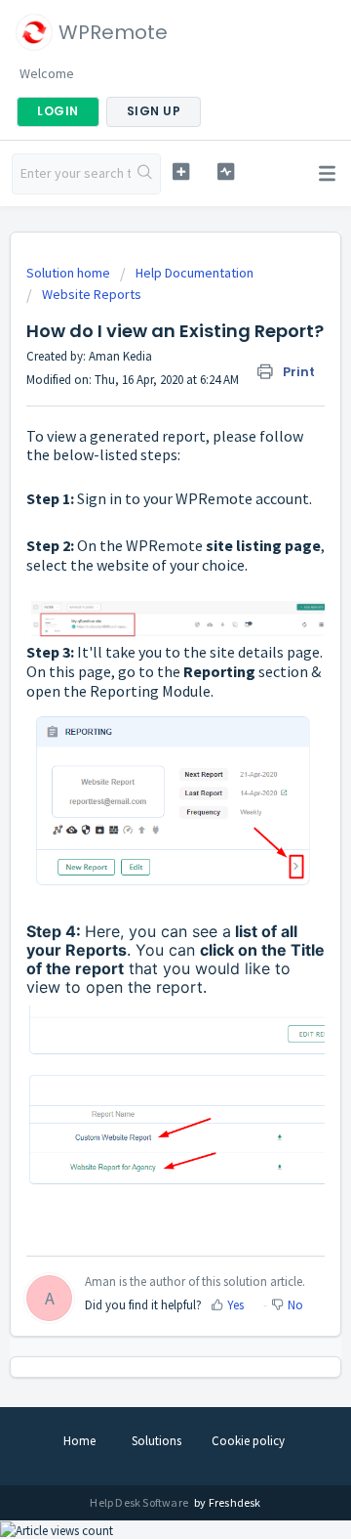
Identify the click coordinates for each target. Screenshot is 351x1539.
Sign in (99, 498)
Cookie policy (248, 1440)
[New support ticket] (181, 171)
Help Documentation (195, 272)
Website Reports (91, 294)
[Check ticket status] (226, 171)
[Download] (139, 766)
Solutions (156, 1440)
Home (79, 1440)
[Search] (145, 173)
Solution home (69, 272)
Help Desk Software (140, 1502)
